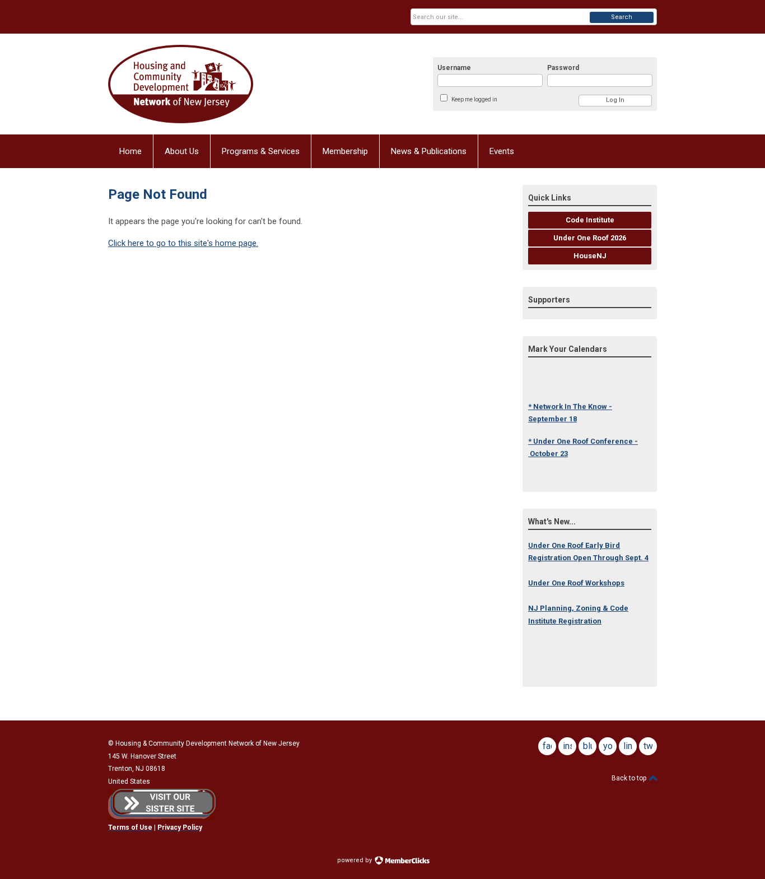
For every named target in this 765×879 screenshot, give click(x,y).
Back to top (630, 778)
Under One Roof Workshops (576, 583)
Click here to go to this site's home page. (183, 243)
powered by (355, 860)
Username (454, 68)
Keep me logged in (474, 99)
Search (621, 17)
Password (563, 68)
